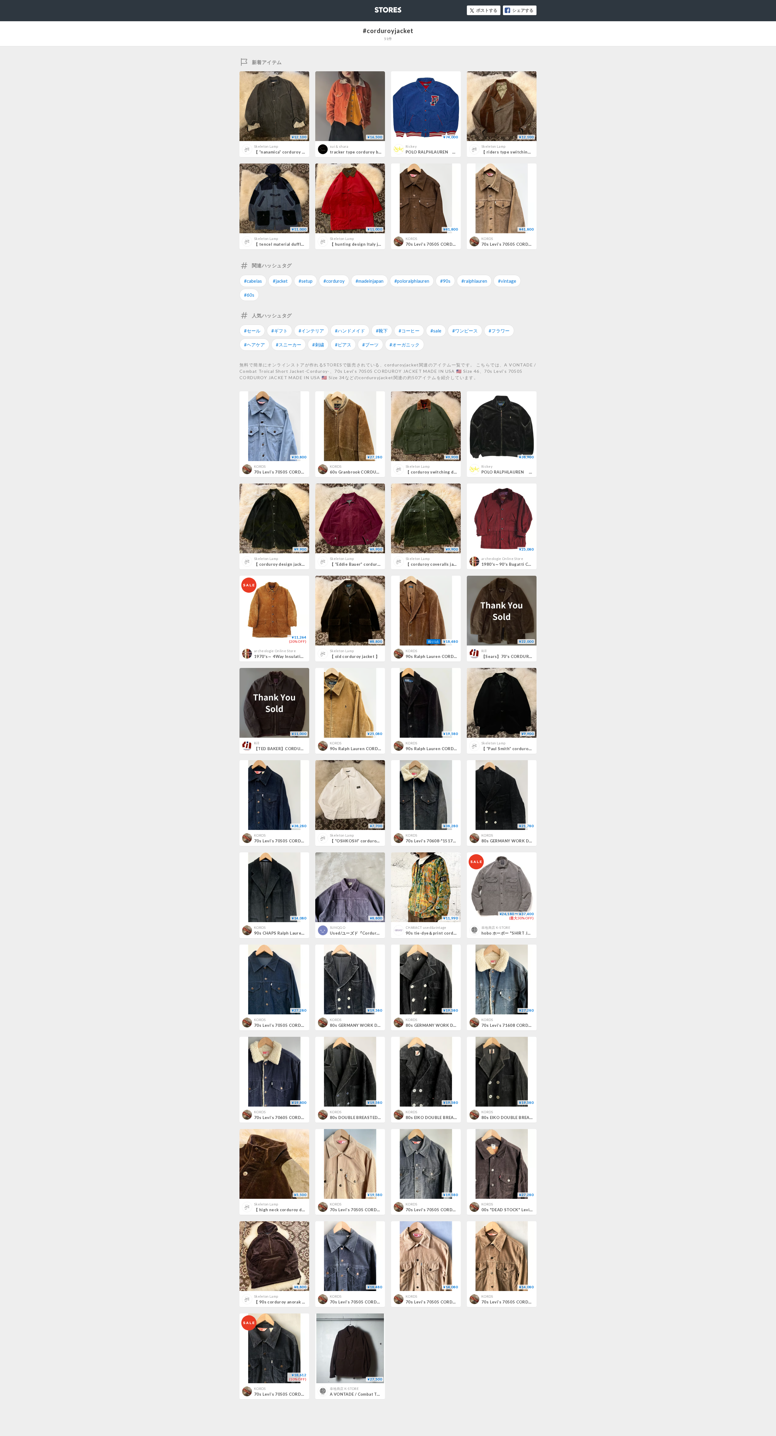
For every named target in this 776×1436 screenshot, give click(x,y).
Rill (484, 651)
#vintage (507, 281)
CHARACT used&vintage (426, 927)
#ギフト (279, 330)
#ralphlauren (474, 281)
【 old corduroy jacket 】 (355, 656)
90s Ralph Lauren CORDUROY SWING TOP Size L (379, 748)
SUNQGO (337, 927)
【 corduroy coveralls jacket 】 (436, 564)
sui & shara (339, 146)
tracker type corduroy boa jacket (363, 152)
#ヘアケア (254, 344)
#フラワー (499, 330)
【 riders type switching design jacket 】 (522, 152)
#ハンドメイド (350, 330)
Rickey (411, 146)
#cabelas (253, 281)
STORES (378, 8)
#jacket (280, 281)
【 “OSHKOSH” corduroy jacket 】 (363, 840)
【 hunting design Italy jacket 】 (362, 244)
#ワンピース (465, 330)
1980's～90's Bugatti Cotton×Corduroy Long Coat (532, 564)
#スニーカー (288, 344)
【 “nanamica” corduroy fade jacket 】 (291, 152)
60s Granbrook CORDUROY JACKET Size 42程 (375, 472)
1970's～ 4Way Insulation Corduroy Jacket (297, 656)
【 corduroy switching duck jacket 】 (442, 472)
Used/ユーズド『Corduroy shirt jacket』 (370, 933)
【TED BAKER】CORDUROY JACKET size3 (295, 748)
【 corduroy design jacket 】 (282, 564)
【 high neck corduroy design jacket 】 (293, 1209)
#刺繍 (318, 344)
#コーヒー (409, 330)
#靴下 (382, 330)
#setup (306, 281)
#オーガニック (405, 344)
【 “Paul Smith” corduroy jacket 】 (515, 748)
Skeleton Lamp (266, 146)
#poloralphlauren (411, 281)
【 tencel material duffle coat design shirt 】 (299, 244)
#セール (252, 330)
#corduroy (334, 281)
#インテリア (311, 330)
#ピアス (343, 344)
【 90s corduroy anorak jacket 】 (286, 1301)
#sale (435, 330)
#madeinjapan (369, 281)
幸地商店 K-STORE (495, 927)
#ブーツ (370, 344)
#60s (249, 295)
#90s (445, 281)
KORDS (411, 239)
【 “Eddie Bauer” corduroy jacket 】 (365, 564)
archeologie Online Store (502, 559)
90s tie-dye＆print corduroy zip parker (445, 933)
